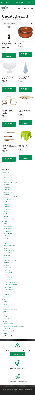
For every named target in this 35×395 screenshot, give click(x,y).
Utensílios (6, 297)
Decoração (5, 172)
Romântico (6, 209)
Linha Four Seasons (11, 284)
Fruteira (5, 243)
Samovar (6, 262)
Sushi (5, 214)
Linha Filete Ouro (10, 282)
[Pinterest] (19, 2)
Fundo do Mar (7, 192)
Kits (4, 314)
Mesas (5, 316)
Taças (6, 241)
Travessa (6, 294)
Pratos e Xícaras (8, 253)
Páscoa (5, 204)
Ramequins (6, 255)
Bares (5, 304)
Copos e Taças (7, 233)
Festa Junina (7, 187)
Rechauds (6, 258)
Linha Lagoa (8, 287)
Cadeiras (6, 306)
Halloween (6, 194)
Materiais (4, 221)
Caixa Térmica (7, 226)
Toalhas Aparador (8, 328)
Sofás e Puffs (7, 319)
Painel (5, 248)
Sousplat (6, 211)
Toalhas (4, 321)
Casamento (6, 180)
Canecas (7, 236)
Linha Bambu (9, 277)
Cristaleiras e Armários (10, 309)
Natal (5, 202)
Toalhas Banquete (8, 331)
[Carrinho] (32, 8)
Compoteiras (7, 231)
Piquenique (6, 206)
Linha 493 (8, 270)
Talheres (5, 265)
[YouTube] (22, 2)
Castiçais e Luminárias (10, 182)
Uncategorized (7, 336)
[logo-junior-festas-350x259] (4, 8)
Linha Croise (8, 280)
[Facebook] (14, 2)
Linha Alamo (8, 272)
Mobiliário (5, 299)
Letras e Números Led (10, 197)
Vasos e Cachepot (9, 219)
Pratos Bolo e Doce (9, 250)
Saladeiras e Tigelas (9, 260)
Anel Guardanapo (8, 175)
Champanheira (7, 228)
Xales (5, 333)
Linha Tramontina (10, 292)
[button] (29, 2)
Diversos (6, 184)
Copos (7, 238)
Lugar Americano (8, 199)
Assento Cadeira (8, 323)
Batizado (6, 177)
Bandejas (6, 223)
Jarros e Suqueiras (9, 245)
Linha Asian (8, 275)
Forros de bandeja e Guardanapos (13, 326)
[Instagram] (17, 2)
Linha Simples (9, 289)
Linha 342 (8, 267)
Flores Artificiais (8, 189)
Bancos (5, 301)
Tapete (5, 216)
